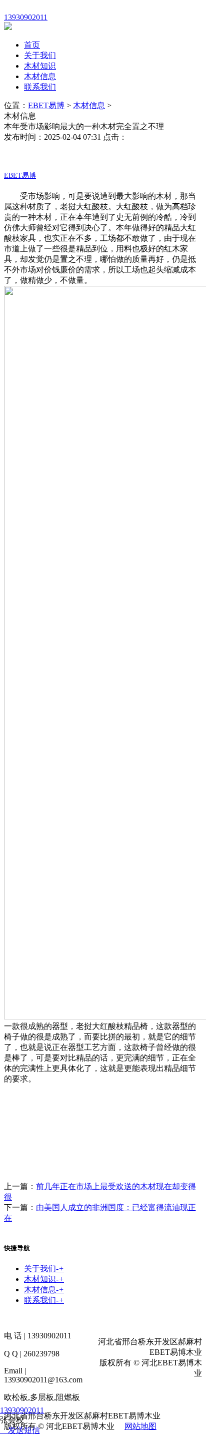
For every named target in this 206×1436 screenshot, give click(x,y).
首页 (32, 45)
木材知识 (40, 66)
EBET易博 (46, 105)
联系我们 (40, 87)
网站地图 (140, 1426)
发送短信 (24, 1430)
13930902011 (22, 1410)
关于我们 (40, 55)
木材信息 (40, 76)
